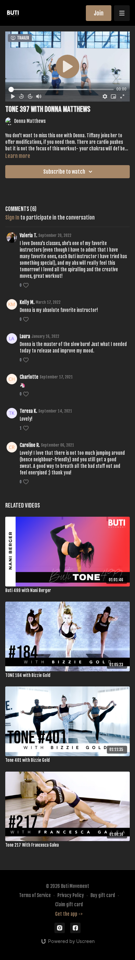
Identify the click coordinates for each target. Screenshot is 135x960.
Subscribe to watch (64, 171)
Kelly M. (27, 302)
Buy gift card (102, 895)
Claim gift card (69, 904)
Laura (25, 336)
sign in (12, 217)
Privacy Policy (70, 895)
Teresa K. (28, 411)
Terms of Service (35, 895)
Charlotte (29, 377)
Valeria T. (28, 235)
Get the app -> (69, 914)
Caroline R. (30, 445)
